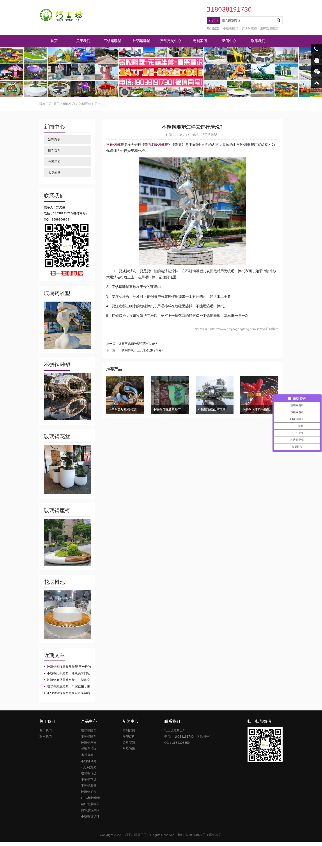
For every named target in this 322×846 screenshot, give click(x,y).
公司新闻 (54, 161)
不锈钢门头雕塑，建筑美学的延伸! (67, 673)
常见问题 (54, 173)
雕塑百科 (85, 104)
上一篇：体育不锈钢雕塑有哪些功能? (131, 343)
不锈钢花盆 (88, 779)
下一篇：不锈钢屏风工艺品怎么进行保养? (134, 350)
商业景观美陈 (90, 810)
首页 (54, 41)
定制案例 (200, 41)
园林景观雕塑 (269, 28)
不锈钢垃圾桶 (90, 816)
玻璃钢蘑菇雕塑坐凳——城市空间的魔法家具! (67, 680)
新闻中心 (229, 41)
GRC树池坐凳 (90, 798)
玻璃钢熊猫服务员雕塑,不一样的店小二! (67, 667)
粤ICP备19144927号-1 (192, 835)
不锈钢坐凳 (88, 761)
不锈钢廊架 (88, 785)
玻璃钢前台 (88, 791)
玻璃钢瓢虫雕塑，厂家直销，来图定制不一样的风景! (67, 687)
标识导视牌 (88, 749)
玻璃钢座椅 (88, 742)
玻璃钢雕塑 (249, 28)
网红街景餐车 (90, 804)
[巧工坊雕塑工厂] (61, 15)
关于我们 (83, 41)
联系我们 (258, 41)
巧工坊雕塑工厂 (136, 835)
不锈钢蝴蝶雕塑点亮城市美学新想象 (67, 693)
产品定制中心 (170, 41)
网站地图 (215, 835)
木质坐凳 (87, 755)
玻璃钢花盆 (88, 773)
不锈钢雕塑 (230, 28)
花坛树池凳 (88, 767)
